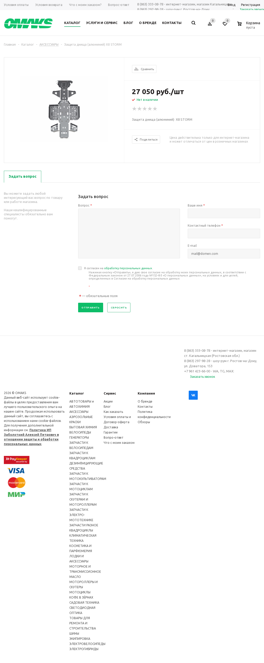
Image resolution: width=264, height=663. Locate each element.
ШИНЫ (74, 633)
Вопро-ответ (113, 437)
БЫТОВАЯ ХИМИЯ (83, 427)
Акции (108, 401)
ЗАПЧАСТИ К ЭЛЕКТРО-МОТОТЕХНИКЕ (81, 515)
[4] (150, 108)
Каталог (76, 393)
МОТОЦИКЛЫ (79, 592)
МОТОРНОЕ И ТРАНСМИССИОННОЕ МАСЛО (85, 571)
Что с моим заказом (119, 442)
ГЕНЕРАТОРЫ (79, 437)
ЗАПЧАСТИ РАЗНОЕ (83, 525)
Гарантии (111, 432)
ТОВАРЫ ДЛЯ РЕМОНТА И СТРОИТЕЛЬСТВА (82, 623)
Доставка (111, 427)
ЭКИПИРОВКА (79, 638)
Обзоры (144, 422)
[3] (144, 108)
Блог (107, 406)
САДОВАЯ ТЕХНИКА (84, 602)
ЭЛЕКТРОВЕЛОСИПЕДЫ (87, 643)
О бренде (145, 401)
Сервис (110, 393)
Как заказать (113, 411)
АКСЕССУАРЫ (78, 411)
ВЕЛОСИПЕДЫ (80, 432)
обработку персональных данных (128, 268)
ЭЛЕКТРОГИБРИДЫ (83, 649)
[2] (139, 108)
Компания (146, 393)
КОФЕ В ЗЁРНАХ (81, 597)
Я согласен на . (165, 277)
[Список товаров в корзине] (249, 27)
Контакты (145, 406)
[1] (134, 108)
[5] (155, 108)
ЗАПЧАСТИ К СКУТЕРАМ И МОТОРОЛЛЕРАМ (83, 499)
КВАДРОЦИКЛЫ (81, 530)
